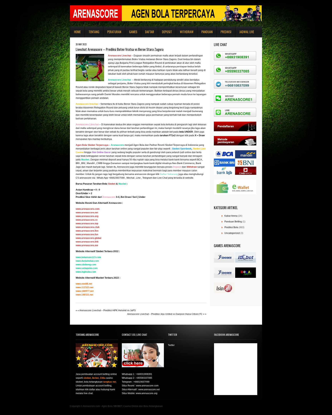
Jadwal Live (246, 32)
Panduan (207, 32)
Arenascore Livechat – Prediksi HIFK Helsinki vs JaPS (107, 310)
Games (133, 32)
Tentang (94, 32)
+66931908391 (144, 374)
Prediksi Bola (231, 227)
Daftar (149, 32)
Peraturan (114, 32)
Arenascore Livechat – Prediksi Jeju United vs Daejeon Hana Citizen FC (165, 314)
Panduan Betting (233, 221)
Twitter (171, 345)
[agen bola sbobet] (224, 262)
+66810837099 (141, 381)
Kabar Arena (230, 216)
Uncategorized (232, 233)
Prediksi (226, 32)
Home (77, 32)
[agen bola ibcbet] (245, 262)
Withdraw (186, 32)
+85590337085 (144, 378)
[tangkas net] (245, 277)
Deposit (167, 32)
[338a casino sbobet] (224, 277)
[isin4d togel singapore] (224, 292)
